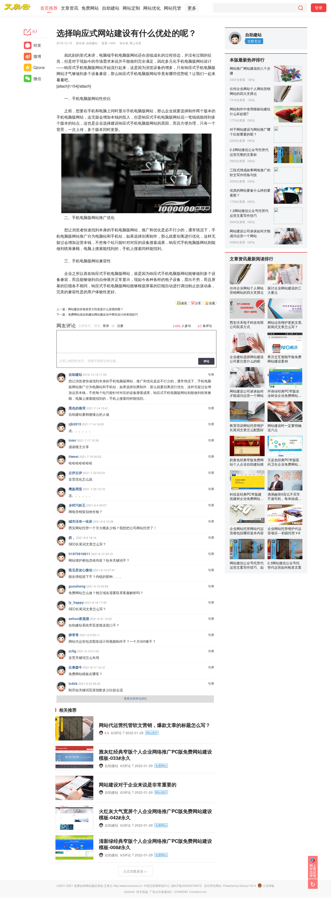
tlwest (74, 456)
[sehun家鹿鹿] (61, 621)
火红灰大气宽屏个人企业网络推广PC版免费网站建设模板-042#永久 (155, 814)
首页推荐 (49, 8)
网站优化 (152, 8)
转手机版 (142, 892)
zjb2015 (75, 424)
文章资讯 (69, 8)
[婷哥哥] (61, 638)
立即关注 (254, 41)
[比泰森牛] (61, 670)
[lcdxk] (61, 686)
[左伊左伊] (61, 476)
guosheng (77, 586)
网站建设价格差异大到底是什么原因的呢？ (95, 309)
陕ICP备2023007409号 (186, 885)
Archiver (129, 892)
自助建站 (110, 8)
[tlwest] (61, 459)
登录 (319, 7)
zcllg (72, 651)
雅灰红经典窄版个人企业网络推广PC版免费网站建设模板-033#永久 (155, 754)
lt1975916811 (79, 553)
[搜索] (300, 8)
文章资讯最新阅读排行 (251, 259)
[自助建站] (61, 377)
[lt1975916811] (61, 557)
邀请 (184, 303)
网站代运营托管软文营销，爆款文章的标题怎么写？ (154, 724)
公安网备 (269, 885)
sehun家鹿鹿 (79, 618)
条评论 (205, 325)
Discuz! (244, 885)
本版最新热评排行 (247, 60)
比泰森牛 (75, 667)
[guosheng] (61, 589)
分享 (198, 303)
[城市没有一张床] (61, 524)
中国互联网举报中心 (157, 885)
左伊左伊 (75, 472)
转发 (37, 45)
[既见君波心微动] (61, 573)
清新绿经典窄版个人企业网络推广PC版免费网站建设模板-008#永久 (155, 844)
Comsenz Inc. (198, 892)
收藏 (212, 303)
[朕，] (61, 540)
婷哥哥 (74, 634)
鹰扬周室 (75, 488)
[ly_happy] (61, 605)
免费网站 (90, 8)
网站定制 (131, 8)
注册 (120, 326)
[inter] (61, 443)
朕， (72, 537)
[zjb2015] (61, 427)
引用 (211, 374)
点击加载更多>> (135, 871)
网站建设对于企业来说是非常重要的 (137, 784)
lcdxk (73, 683)
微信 (37, 78)
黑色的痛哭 (77, 408)
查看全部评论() (135, 698)
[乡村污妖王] (61, 508)
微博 (37, 56)
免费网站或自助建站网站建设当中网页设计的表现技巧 (103, 314)
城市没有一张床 (80, 521)
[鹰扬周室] (61, 492)
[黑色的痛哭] (61, 411)
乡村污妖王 (77, 505)
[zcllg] (61, 654)
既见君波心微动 (80, 569)
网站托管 (172, 8)
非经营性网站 (212, 885)
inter (72, 440)
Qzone (39, 67)
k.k (107, 733)
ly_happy (76, 602)
